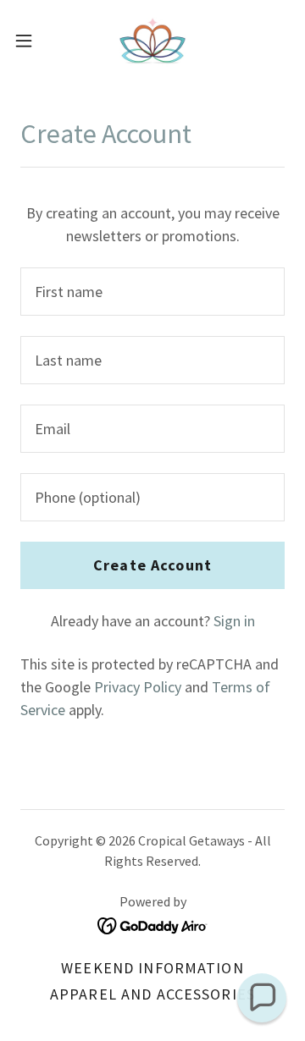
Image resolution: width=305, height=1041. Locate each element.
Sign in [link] (234, 621)
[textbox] (152, 291)
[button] (29, 41)
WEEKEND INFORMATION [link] (152, 968)
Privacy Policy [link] (137, 687)
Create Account (152, 565)
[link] (152, 40)
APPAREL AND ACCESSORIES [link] (152, 994)
